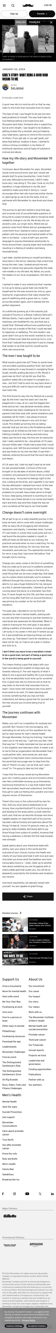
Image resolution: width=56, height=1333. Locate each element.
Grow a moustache (11, 986)
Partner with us (36, 1080)
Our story (33, 1002)
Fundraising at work (12, 1007)
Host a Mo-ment (10, 996)
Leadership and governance (36, 1062)
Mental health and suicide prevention (38, 1028)
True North (7, 1140)
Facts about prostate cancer (13, 1133)
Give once (7, 1012)
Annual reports (36, 1050)
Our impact (34, 996)
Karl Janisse (17, 88)
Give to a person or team (12, 1019)
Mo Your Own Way (11, 1002)
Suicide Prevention (12, 1112)
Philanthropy (8, 1031)
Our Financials (36, 1045)
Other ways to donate (13, 1026)
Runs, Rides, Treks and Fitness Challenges (14, 1087)
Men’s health (9, 1164)
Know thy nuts (9, 1154)
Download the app (11, 1042)
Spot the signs (9, 1107)
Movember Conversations (9, 1124)
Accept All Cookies (37, 1326)
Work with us (35, 1012)
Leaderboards (9, 1047)
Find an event (9, 1057)
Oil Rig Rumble (10, 1080)
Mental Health (9, 1102)
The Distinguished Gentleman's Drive (11, 1073)
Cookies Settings (14, 1326)
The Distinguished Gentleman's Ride (11, 1064)
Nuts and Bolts (10, 1159)
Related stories (10, 913)
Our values (34, 1007)
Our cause (34, 991)
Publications (35, 1074)
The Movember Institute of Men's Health (41, 1019)
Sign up (14, 14)
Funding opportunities (40, 1069)
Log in (48, 5)
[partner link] (14, 1223)
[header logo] (28, 5)
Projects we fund (37, 1055)
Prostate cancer (37, 1035)
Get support (8, 1117)
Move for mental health (14, 991)
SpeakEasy (8, 1174)
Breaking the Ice (10, 1180)
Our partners (35, 1085)
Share (30, 896)
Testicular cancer (37, 1040)
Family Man (8, 1169)
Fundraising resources (13, 1036)
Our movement (36, 986)
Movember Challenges (13, 1052)
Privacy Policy (28, 1320)
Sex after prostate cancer (11, 1147)
